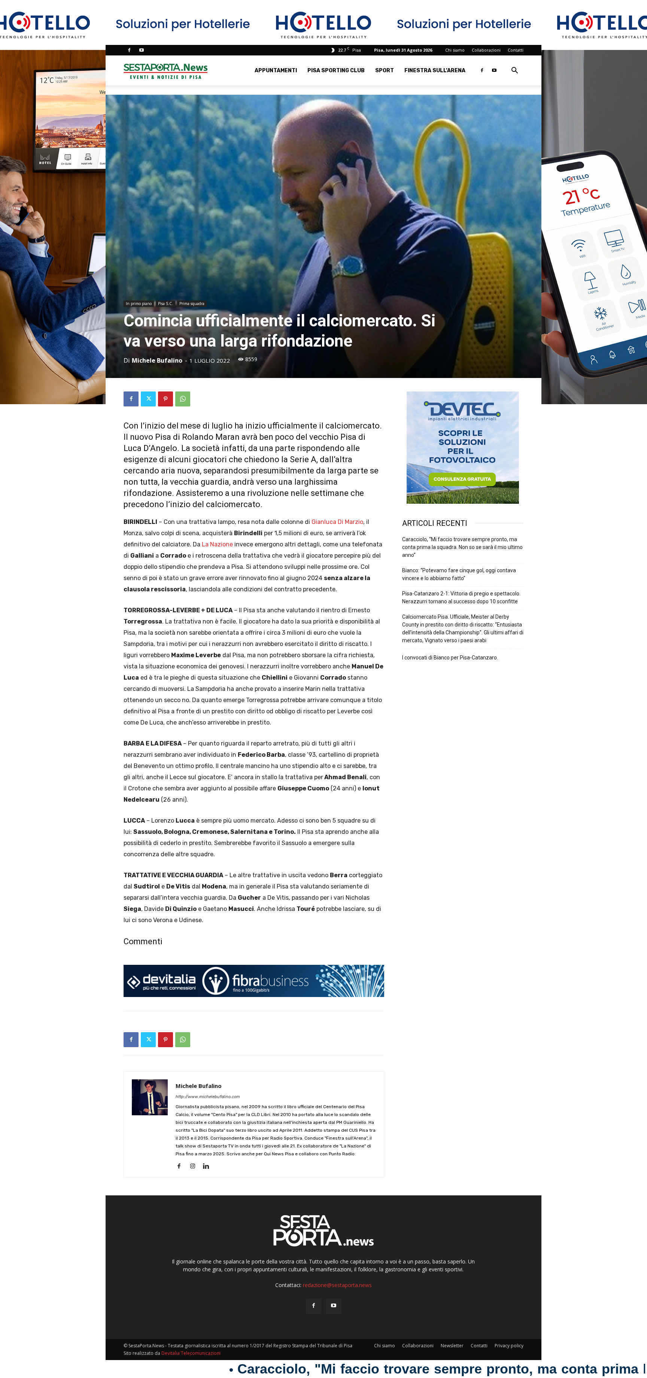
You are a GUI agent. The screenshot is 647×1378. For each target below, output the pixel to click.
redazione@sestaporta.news (337, 1285)
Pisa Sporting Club (336, 70)
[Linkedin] (209, 1166)
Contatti (515, 50)
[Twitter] (148, 398)
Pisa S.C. (165, 303)
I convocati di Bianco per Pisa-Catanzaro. (450, 658)
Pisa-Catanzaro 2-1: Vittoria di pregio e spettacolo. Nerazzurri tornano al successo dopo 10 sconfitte (461, 597)
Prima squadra (191, 303)
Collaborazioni (486, 50)
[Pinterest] (165, 398)
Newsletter (452, 1345)
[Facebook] (129, 50)
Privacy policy (509, 1345)
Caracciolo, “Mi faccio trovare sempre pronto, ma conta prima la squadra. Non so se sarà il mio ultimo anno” (462, 547)
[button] (514, 71)
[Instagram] (195, 1166)
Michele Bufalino (157, 360)
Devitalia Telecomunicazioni (191, 1353)
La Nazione (217, 544)
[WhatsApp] (182, 398)
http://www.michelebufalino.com (208, 1096)
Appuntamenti (276, 70)
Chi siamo (455, 50)
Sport (384, 70)
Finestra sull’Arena (434, 70)
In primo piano (139, 303)
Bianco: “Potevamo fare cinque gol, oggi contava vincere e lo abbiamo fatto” (459, 574)
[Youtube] (141, 50)
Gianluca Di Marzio (337, 521)
